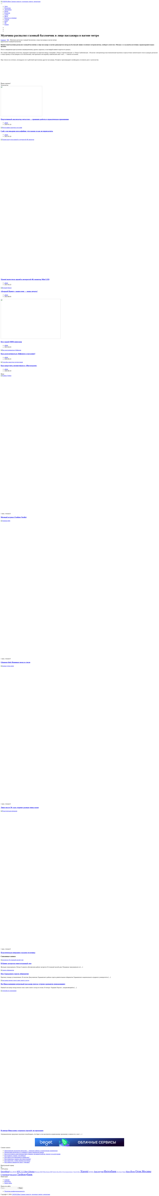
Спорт (6, 14)
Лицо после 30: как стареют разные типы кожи (20, 807)
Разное (6, 24)
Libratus (31, 1171)
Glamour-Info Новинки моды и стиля (15, 662)
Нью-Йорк (130, 1171)
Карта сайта (8, 1183)
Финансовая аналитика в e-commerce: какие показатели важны (24, 1152)
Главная (6, 1180)
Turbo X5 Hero (76, 1171)
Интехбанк (110, 1171)
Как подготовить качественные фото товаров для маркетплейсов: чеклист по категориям (32, 1154)
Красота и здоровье (10, 18)
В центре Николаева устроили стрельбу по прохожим (22, 1131)
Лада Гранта (119, 1171)
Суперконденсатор (9, 1174)
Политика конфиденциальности (14, 1191)
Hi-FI (6, 21)
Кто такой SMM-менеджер (11, 342)
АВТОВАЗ (91, 1171)
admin (6, 123)
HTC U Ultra (22, 1171)
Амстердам (99, 1171)
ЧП (5, 23)
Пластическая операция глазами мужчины (18, 953)
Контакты (7, 1181)
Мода (6, 16)
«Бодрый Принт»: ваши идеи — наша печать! (19, 291)
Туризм (6, 19)
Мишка (124, 1171)
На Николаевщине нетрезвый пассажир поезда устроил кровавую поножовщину (33, 984)
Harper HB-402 (13, 1171)
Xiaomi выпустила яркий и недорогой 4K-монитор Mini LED (25, 279)
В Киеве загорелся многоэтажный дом (16, 963)
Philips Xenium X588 (47, 1171)
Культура (7, 13)
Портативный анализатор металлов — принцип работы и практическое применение (35, 119)
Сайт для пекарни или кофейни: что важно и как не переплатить (27, 131)
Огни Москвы (143, 1171)
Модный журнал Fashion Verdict (13, 517)
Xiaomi (84, 1171)
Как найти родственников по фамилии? (16, 1157)
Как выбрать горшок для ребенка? (15, 1155)
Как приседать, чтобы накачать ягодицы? (17, 1160)
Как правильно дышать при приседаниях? (17, 1159)
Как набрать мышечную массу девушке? (17, 1162)
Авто (6, 6)
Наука (6, 11)
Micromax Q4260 (39, 1171)
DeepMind (5, 1171)
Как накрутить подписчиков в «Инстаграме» (19, 366)
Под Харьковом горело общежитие (15, 974)
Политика (7, 8)
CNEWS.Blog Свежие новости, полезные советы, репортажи (31, 1194)
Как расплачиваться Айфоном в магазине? (18, 354)
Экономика (8, 9)
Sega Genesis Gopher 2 (68, 1171)
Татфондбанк (24, 1174)
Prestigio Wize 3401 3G (58, 1171)
